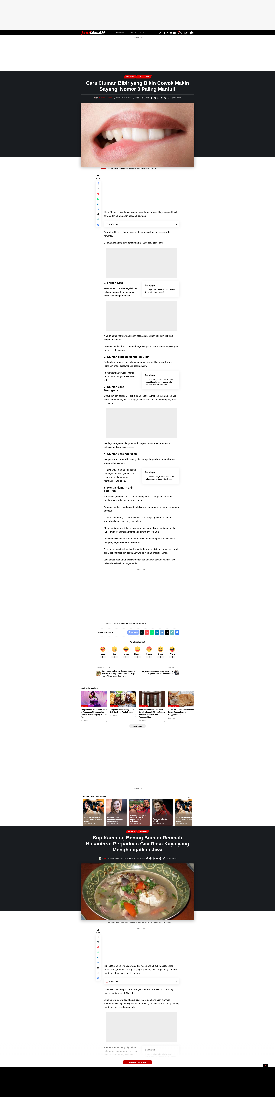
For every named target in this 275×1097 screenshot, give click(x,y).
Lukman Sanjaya (105, 98)
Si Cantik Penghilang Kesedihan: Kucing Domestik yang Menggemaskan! (181, 712)
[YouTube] (171, 33)
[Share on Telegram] (161, 98)
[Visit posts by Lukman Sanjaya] (95, 98)
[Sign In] (160, 33)
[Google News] (174, 33)
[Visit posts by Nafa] (100, 858)
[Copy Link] (168, 98)
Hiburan (84, 706)
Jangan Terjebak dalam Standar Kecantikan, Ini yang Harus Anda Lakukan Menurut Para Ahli (159, 382)
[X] (167, 33)
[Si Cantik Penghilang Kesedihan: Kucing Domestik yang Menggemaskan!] (181, 699)
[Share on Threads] (164, 98)
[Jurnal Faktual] (93, 32)
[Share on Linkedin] (98, 204)
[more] (150, 32)
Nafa (106, 858)
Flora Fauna (173, 706)
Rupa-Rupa (130, 77)
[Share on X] (98, 188)
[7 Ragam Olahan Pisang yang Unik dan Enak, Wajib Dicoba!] (123, 699)
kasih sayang (133, 623)
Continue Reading (137, 1062)
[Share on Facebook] (151, 98)
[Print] (98, 224)
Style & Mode (143, 77)
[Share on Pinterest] (154, 98)
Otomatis (142, 623)
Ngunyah (113, 706)
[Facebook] (164, 33)
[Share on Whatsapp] (158, 98)
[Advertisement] (137, 15)
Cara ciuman (123, 623)
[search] (181, 32)
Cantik (115, 623)
